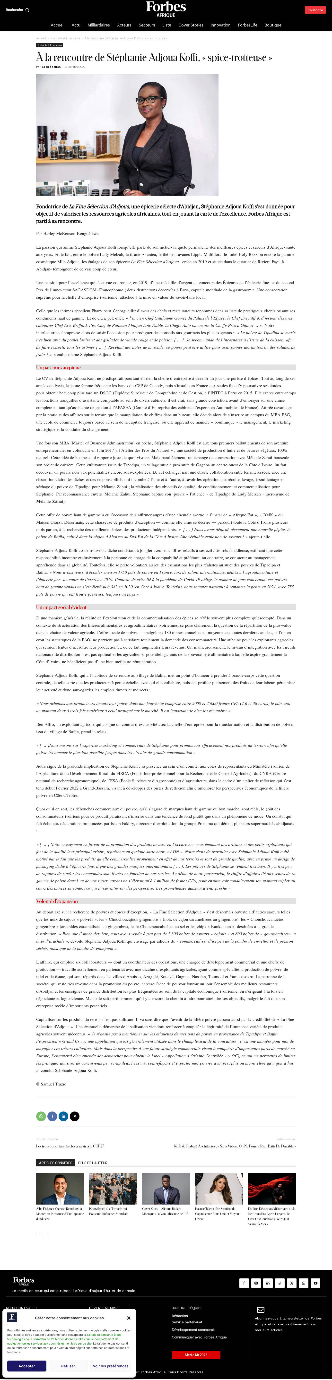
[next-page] (47, 1234)
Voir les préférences (111, 1366)
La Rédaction (51, 67)
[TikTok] (280, 1283)
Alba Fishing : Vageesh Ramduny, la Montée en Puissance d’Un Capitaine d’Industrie (60, 1214)
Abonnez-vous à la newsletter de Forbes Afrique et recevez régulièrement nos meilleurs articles (288, 1324)
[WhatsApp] (41, 1116)
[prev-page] (39, 1234)
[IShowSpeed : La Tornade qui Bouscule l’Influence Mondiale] (113, 1189)
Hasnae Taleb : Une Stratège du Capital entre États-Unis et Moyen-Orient (217, 1214)
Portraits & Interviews (65, 38)
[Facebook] (52, 1116)
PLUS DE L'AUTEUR (92, 1163)
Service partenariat (187, 1322)
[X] (74, 1116)
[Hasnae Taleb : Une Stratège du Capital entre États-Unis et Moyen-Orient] (219, 1189)
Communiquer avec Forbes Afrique (199, 1337)
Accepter (26, 1366)
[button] (128, 1318)
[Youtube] (315, 1283)
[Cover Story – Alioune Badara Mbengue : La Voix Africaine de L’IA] (166, 1189)
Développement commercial (194, 1330)
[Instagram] (256, 1283)
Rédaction (180, 1316)
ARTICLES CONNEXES (55, 1163)
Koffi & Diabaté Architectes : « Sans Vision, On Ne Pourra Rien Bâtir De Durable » (235, 1146)
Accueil (41, 38)
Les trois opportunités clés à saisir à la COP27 (70, 1146)
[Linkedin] (63, 1116)
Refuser (68, 1366)
